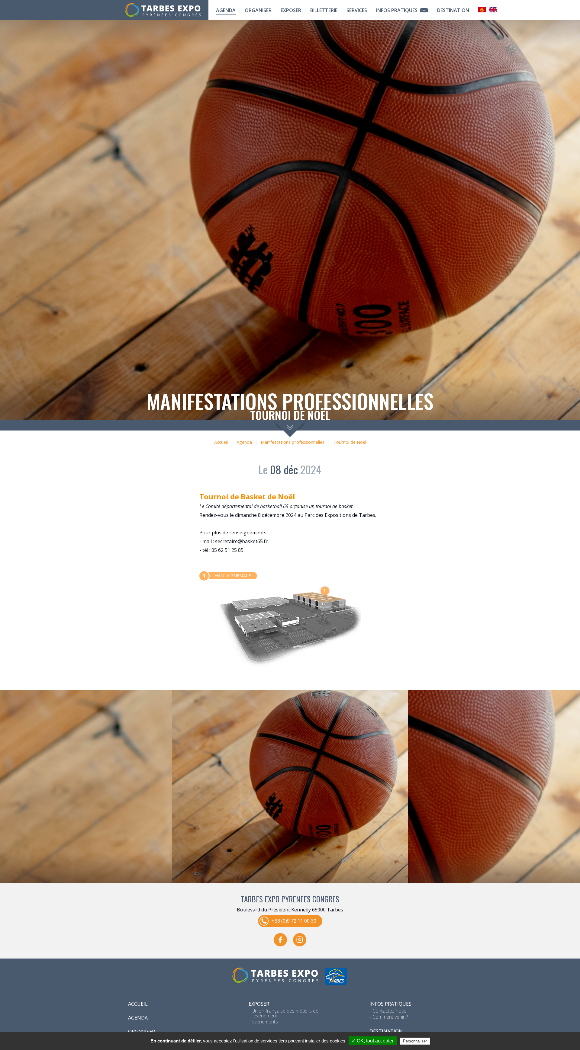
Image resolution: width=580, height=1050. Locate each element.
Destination (453, 10)
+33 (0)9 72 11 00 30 (294, 920)
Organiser (258, 10)
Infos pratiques (397, 10)
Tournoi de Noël (349, 442)
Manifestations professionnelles (292, 442)
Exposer (291, 10)
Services (356, 10)
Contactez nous (389, 1011)
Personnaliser (415, 1041)
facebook (280, 940)
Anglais (493, 9)
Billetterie (323, 10)
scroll (290, 428)
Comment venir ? (390, 1017)
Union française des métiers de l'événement (285, 1013)
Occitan (482, 9)
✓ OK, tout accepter (373, 1040)
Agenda (226, 10)
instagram (300, 940)
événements (265, 1022)
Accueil (221, 442)
